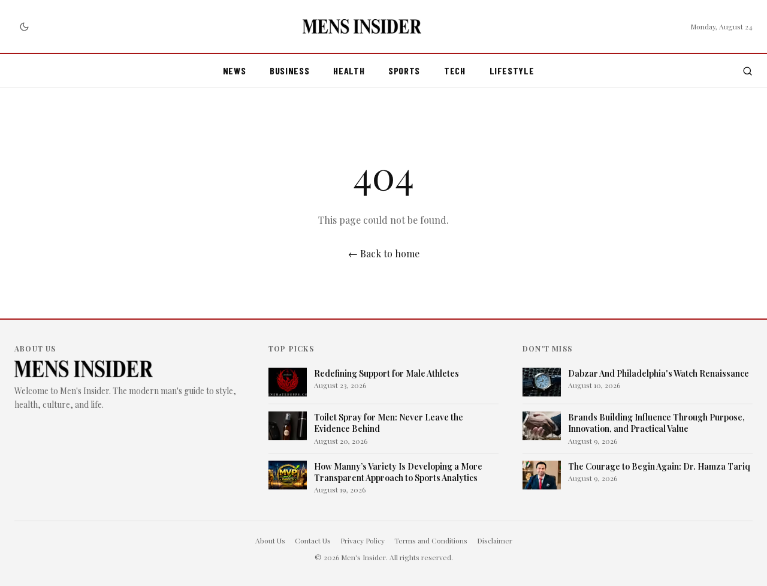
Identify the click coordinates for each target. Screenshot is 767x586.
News (234, 70)
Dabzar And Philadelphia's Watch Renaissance (658, 373)
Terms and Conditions (430, 540)
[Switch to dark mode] (24, 26)
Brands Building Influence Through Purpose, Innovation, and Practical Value (656, 422)
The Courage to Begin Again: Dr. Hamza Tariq (659, 466)
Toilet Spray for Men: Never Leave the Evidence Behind (388, 422)
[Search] (747, 71)
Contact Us (313, 540)
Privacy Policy (362, 540)
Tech (455, 70)
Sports (404, 70)
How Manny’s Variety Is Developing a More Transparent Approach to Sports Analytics (398, 472)
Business (289, 70)
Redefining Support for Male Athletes (386, 373)
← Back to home (383, 253)
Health (348, 70)
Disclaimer (494, 540)
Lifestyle (512, 70)
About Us (270, 540)
